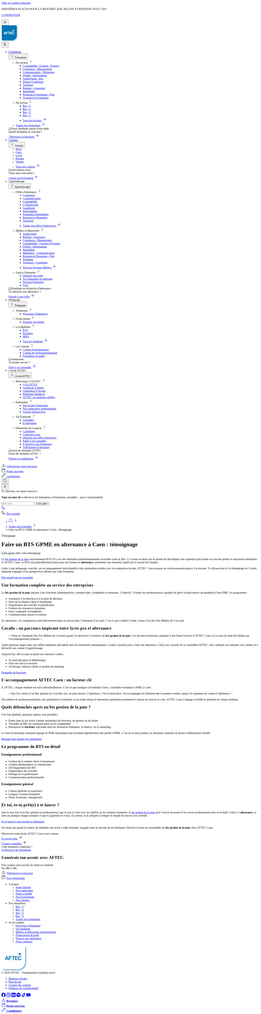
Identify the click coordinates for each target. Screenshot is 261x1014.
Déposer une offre (33, 275)
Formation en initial (34, 355)
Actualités (28, 419)
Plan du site (15, 981)
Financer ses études (33, 321)
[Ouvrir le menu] (5, 45)
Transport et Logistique (36, 97)
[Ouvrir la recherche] (5, 481)
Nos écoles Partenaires (35, 405)
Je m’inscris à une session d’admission (22, 821)
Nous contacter (24, 941)
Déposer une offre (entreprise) (39, 437)
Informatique (30, 211)
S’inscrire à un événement (37, 444)
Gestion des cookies (20, 985)
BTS (25, 330)
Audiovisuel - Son (33, 78)
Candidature (13, 476)
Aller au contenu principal (16, 2)
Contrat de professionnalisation (40, 352)
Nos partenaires (24, 890)
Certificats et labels (33, 387)
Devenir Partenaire (33, 282)
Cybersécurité (30, 204)
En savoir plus (9, 838)
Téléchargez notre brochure (21, 466)
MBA (26, 336)
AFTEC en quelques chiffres (39, 397)
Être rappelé (13, 513)
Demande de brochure (13, 672)
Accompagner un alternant (37, 278)
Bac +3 (27, 112)
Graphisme (29, 207)
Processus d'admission (35, 313)
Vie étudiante (23, 928)
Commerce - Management (37, 69)
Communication (32, 198)
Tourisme (28, 84)
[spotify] (18, 996)
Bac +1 (27, 105)
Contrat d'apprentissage (36, 349)
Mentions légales (18, 978)
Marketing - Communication (39, 253)
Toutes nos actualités (20, 526)
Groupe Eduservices (34, 411)
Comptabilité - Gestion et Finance (41, 243)
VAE (25, 285)
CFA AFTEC (30, 384)
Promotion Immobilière (36, 214)
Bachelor (28, 333)
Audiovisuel (29, 233)
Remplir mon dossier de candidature (21, 739)
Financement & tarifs (27, 935)
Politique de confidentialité (23, 988)
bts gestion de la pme (17, 559)
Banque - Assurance (34, 88)
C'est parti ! (42, 503)
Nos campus (22, 900)
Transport (28, 220)
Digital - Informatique (35, 75)
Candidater (29, 431)
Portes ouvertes (14, 471)
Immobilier (29, 91)
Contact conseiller (11, 843)
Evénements (29, 423)
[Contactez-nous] (3, 508)
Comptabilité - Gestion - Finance (41, 65)
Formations (15, 51)
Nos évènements (15, 878)
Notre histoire (23, 887)
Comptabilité (30, 201)
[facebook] (3, 996)
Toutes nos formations (28, 919)
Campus (13, 139)
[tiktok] (23, 996)
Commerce (29, 195)
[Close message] (5, 22)
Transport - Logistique (35, 262)
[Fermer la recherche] (5, 487)
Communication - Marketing (39, 72)
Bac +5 (27, 115)
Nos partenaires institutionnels (39, 408)
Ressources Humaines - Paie (39, 94)
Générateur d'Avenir (34, 390)
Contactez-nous (31, 434)
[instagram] (8, 996)
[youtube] (28, 996)
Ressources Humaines (35, 217)
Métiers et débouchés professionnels (36, 932)
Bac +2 (27, 109)
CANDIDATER (10, 14)
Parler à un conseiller (34, 440)
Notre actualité (24, 893)
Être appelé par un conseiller (17, 577)
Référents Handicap (34, 394)
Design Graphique (33, 81)
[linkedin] (13, 996)
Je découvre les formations (16, 849)
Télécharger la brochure (36, 447)
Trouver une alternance (28, 938)
